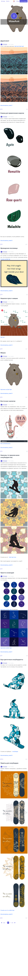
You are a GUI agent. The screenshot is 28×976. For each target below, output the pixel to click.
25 (2, 759)
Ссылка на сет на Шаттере (7, 910)
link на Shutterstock (5, 443)
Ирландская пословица (9, 248)
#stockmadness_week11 (6, 651)
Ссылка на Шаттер (5, 259)
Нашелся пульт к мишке (9, 298)
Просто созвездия (7, 573)
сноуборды (15, 751)
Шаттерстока (12, 557)
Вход (18, 1)
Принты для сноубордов (9, 763)
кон (12, 922)
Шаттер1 (17, 46)
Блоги (7, 1)
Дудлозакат (5, 41)
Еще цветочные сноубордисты (12, 659)
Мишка (3, 353)
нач (4, 922)
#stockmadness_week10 (6, 565)
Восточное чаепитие (8, 401)
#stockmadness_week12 (6, 447)
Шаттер (2, 337)
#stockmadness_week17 (6, 105)
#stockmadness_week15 (6, 240)
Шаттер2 (21, 46)
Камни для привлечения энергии (12, 113)
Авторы (3, 1)
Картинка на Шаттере (6, 389)
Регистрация (23, 1)
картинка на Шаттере (6, 609)
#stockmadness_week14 (6, 290)
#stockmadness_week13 (6, 345)
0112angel (4, 44)
